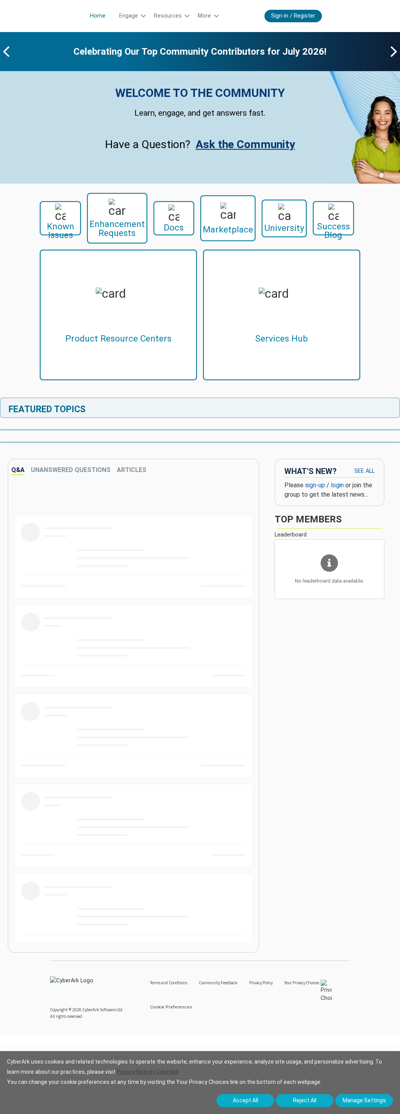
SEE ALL (364, 471)
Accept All (245, 1100)
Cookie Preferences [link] (171, 1007)
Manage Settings (364, 1100)
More (204, 16)
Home (97, 16)
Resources (168, 16)
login (337, 485)
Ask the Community (245, 144)
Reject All (304, 1100)
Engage (128, 16)
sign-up (315, 485)
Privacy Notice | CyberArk (148, 1072)
